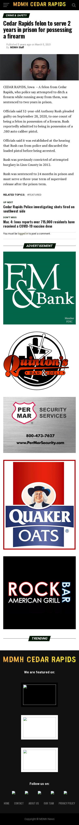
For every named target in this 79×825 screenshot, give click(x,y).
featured (35, 195)
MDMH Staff (17, 47)
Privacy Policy (67, 803)
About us (34, 803)
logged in (23, 233)
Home (6, 803)
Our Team (49, 803)
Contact (19, 803)
